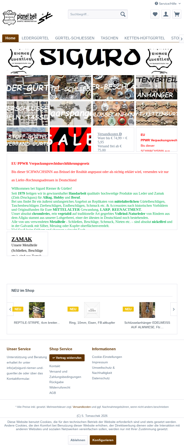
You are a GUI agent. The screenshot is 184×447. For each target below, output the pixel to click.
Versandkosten (82, 407)
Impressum (100, 362)
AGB (52, 393)
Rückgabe (56, 382)
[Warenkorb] (176, 14)
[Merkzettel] (154, 14)
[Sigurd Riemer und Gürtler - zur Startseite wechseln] (27, 21)
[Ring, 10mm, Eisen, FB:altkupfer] (92, 310)
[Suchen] (123, 14)
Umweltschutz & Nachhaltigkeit (103, 370)
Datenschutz (101, 378)
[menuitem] (98, 14)
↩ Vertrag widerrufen (67, 357)
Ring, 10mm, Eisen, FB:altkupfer (92, 322)
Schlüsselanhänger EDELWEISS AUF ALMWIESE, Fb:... (147, 325)
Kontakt (54, 366)
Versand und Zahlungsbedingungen (65, 374)
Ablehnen (77, 440)
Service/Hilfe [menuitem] (167, 3)
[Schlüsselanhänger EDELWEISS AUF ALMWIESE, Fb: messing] (147, 310)
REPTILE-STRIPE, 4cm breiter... (37, 322)
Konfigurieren (103, 440)
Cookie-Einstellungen (107, 357)
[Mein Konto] (165, 14)
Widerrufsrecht (59, 387)
